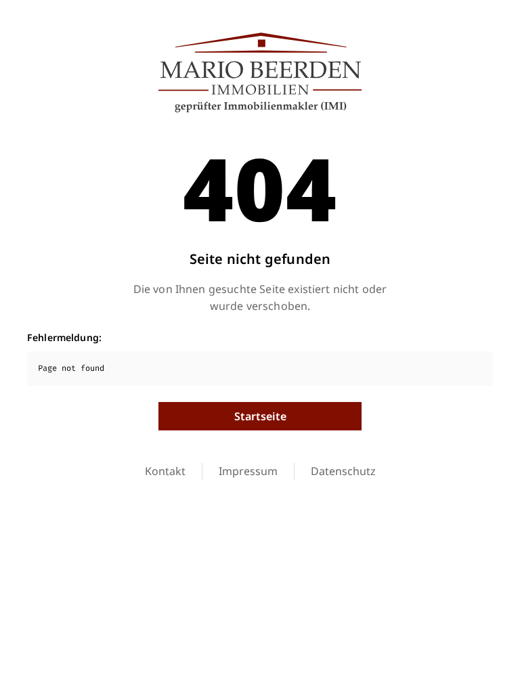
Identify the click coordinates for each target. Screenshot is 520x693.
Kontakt (165, 471)
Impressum (248, 471)
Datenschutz (343, 471)
